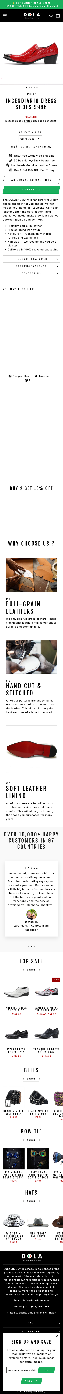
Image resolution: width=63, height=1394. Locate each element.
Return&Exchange (31, 266)
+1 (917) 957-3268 (38, 1306)
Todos (31, 970)
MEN (30, 1323)
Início (30, 93)
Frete (27, 120)
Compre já (31, 189)
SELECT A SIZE (30, 132)
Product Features (31, 259)
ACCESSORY (31, 1331)
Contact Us (31, 273)
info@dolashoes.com (36, 1300)
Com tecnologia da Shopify (31, 1391)
